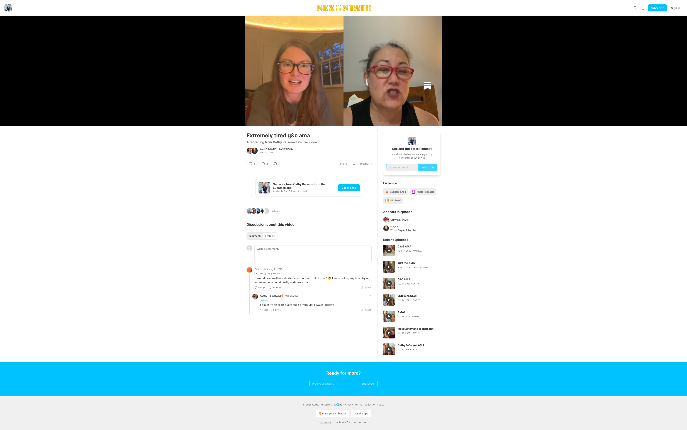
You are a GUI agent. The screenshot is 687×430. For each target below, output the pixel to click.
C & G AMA (404, 246)
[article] (412, 250)
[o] (389, 250)
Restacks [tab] (270, 236)
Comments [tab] (255, 236)
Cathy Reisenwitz (270, 149)
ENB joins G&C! (407, 296)
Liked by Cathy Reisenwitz (271, 273)
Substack (325, 422)
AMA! (401, 312)
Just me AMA (406, 263)
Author (264, 300)
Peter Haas (261, 269)
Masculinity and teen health (415, 328)
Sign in (676, 8)
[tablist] (262, 236)
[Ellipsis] (370, 269)
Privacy (348, 404)
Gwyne (289, 149)
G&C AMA (404, 279)
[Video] (238, 67)
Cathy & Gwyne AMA (411, 345)
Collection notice (374, 404)
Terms (358, 404)
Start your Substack (334, 413)
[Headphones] (238, 74)
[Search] (635, 7)
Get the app (349, 187)
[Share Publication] (643, 7)
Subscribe (657, 8)
